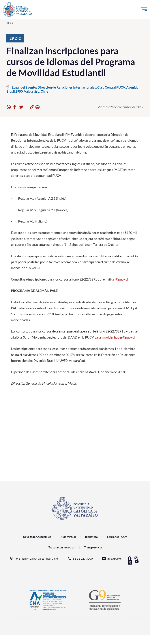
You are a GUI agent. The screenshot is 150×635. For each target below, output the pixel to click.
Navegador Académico (37, 536)
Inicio (9, 22)
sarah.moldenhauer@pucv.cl (115, 337)
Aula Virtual (68, 536)
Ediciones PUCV (117, 536)
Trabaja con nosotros (61, 547)
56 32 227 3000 (83, 558)
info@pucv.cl (114, 558)
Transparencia (93, 547)
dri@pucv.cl (119, 279)
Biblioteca (91, 536)
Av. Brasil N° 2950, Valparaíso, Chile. (36, 558)
